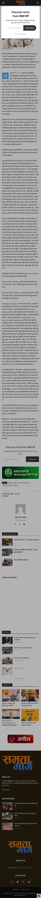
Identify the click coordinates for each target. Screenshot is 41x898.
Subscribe (30, 28)
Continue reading (20, 34)
